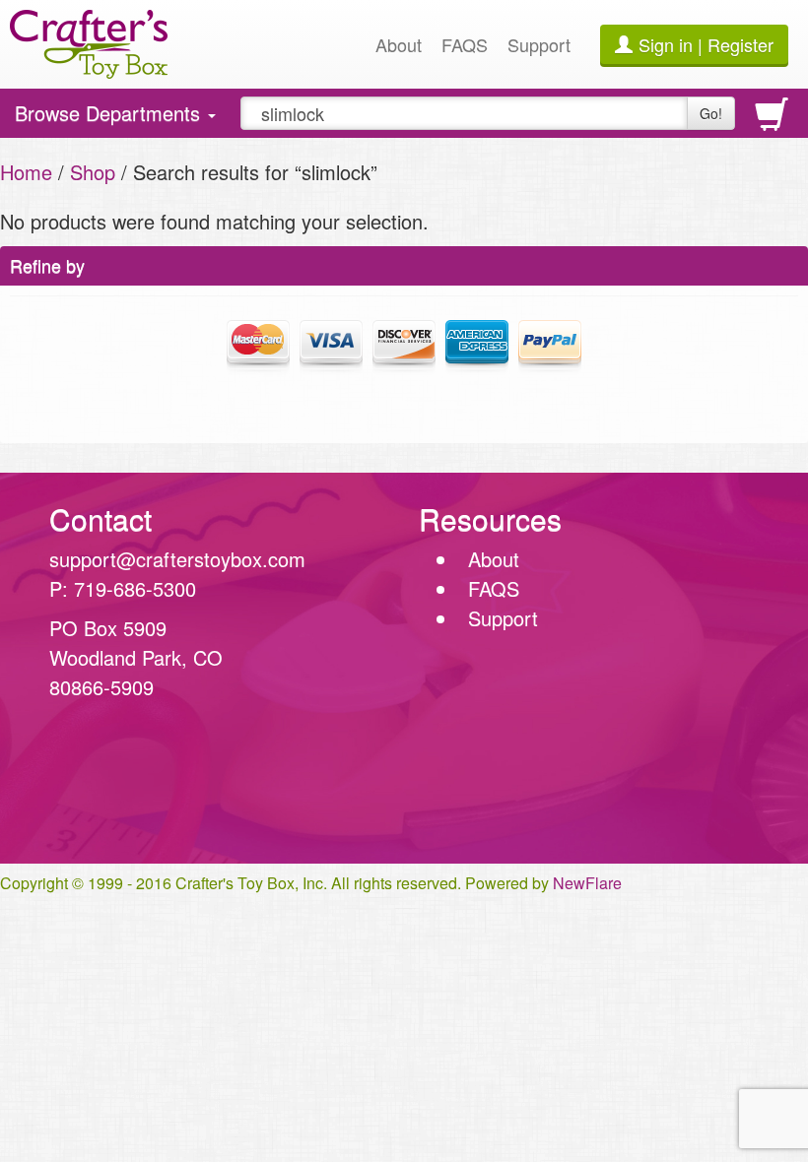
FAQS (464, 44)
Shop (92, 172)
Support (539, 44)
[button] (404, 778)
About (398, 44)
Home (26, 172)
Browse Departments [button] (110, 117)
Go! (711, 113)
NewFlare (587, 883)
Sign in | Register (706, 44)
